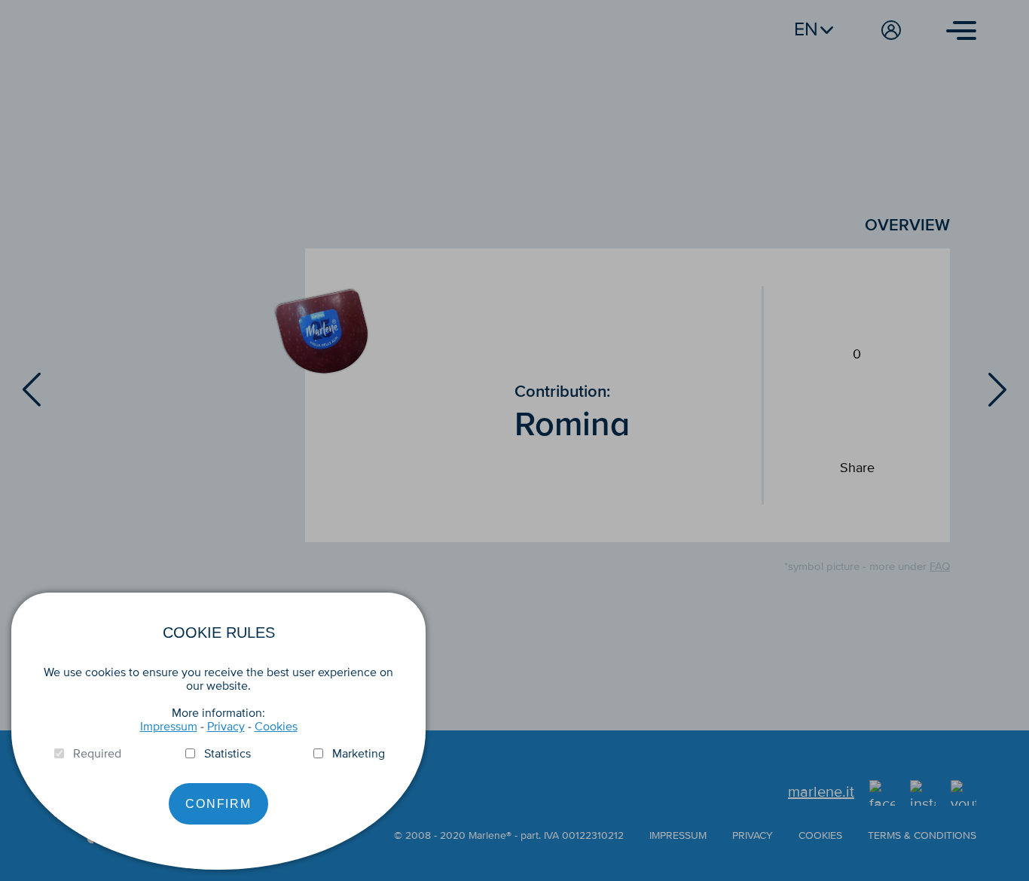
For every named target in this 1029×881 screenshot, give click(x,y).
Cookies (276, 726)
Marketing (358, 754)
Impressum (168, 726)
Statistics (227, 754)
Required (97, 754)
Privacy (226, 726)
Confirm (218, 803)
